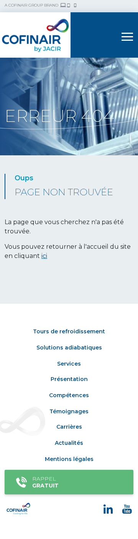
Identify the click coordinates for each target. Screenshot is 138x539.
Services (69, 363)
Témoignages (69, 411)
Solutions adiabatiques (69, 347)
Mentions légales (69, 459)
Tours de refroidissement (69, 331)
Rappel (45, 482)
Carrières (69, 426)
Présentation (69, 379)
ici (44, 256)
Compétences (69, 395)
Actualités (69, 442)
